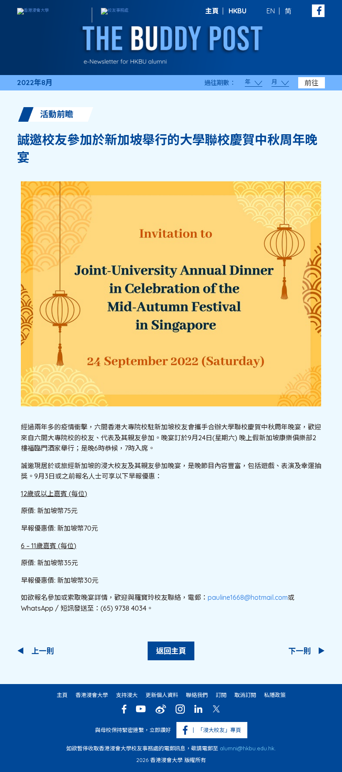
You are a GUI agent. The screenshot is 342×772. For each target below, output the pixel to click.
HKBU (237, 11)
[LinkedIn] (198, 709)
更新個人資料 (162, 695)
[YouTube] (141, 708)
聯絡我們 (197, 695)
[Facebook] (124, 709)
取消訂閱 (245, 695)
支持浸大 (127, 695)
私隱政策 (275, 695)
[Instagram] (180, 709)
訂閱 (221, 695)
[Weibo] (161, 709)
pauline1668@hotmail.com (248, 597)
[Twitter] (216, 708)
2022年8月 (35, 82)
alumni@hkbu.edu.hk (247, 748)
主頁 (212, 11)
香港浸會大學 (91, 695)
